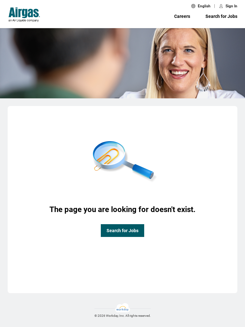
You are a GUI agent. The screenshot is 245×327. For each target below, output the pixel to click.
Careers (182, 16)
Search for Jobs (221, 16)
